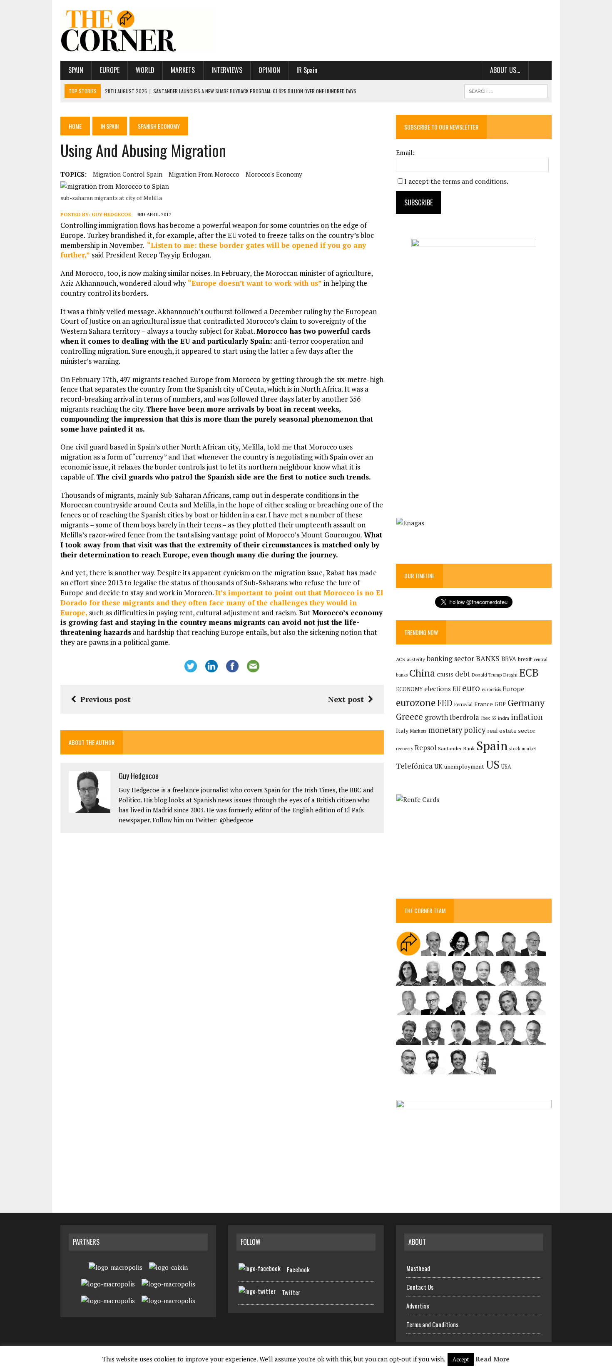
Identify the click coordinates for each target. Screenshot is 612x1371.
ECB (529, 672)
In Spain (110, 126)
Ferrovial (463, 704)
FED (445, 703)
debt (462, 674)
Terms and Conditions (432, 1324)
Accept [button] (461, 1359)
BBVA (508, 659)
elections (437, 688)
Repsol (425, 747)
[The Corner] (138, 30)
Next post (346, 699)
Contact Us (419, 1286)
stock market (522, 748)
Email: (405, 152)
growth (436, 717)
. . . (540, 70)
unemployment (464, 766)
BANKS (488, 658)
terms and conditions (474, 181)
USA (506, 766)
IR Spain (306, 70)
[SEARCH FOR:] (505, 90)
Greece (409, 716)
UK (438, 766)
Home (75, 126)
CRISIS (445, 674)
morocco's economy (274, 174)
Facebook (298, 1269)
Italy (402, 730)
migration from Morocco (204, 174)
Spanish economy (159, 126)
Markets (183, 70)
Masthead (418, 1268)
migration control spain (127, 174)
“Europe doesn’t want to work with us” (255, 283)
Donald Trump (487, 675)
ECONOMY (409, 689)
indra (503, 718)
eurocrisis (491, 689)
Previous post (105, 699)
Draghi (510, 674)
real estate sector (511, 730)
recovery (404, 749)
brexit (525, 659)
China (422, 673)
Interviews (226, 70)
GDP (500, 704)
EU (456, 689)
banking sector (450, 658)
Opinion (269, 70)
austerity (416, 659)
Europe (109, 70)
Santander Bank (456, 748)
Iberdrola (464, 717)
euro (471, 688)
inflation (527, 717)
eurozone (415, 702)
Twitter (291, 1292)
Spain (75, 70)
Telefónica (414, 766)
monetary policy (456, 730)
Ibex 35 (488, 718)
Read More (492, 1359)
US (493, 764)
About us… (505, 70)
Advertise (417, 1305)
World (145, 70)
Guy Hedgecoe (111, 214)
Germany (526, 703)
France (483, 704)
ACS (400, 659)
